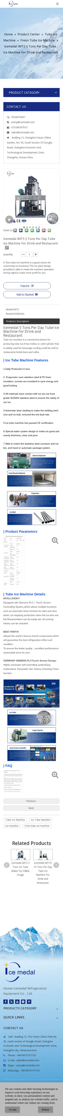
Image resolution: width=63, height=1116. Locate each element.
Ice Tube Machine (40, 819)
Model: (9, 309)
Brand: (9, 313)
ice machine (12, 825)
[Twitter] (11, 1001)
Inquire (24, 286)
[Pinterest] (29, 1001)
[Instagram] (23, 1001)
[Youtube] (17, 1001)
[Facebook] (5, 1001)
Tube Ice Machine (15, 819)
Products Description (17, 321)
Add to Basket (25, 294)
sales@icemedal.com (27, 1060)
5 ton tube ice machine (37, 825)
